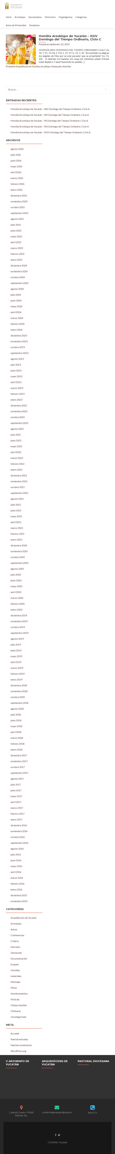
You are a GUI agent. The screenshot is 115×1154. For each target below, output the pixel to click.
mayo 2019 (16, 656)
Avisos (14, 929)
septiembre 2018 (19, 702)
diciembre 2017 (19, 755)
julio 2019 (16, 644)
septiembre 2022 (19, 422)
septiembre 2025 (19, 213)
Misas (14, 987)
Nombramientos (19, 993)
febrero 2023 (17, 393)
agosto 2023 (17, 358)
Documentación (19, 958)
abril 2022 (16, 452)
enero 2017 (16, 819)
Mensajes (16, 981)
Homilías (66, 66)
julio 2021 (16, 504)
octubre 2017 (18, 767)
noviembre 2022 (19, 411)
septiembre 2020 (19, 562)
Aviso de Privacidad (16, 25)
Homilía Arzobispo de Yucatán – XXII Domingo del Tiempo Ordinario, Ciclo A (50, 109)
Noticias (15, 999)
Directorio (50, 17)
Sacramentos (35, 17)
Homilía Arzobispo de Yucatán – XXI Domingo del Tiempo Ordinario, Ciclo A (50, 114)
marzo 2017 (17, 807)
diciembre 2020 (19, 545)
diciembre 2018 (19, 685)
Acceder (15, 1033)
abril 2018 (16, 732)
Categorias (81, 17)
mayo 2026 (16, 166)
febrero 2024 (17, 323)
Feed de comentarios (21, 1045)
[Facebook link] (55, 1135)
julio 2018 (16, 714)
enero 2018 (16, 749)
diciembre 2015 (19, 895)
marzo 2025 (17, 248)
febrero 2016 (17, 883)
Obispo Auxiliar (19, 1005)
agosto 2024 (17, 288)
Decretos (15, 946)
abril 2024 (16, 312)
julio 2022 (16, 434)
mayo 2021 (16, 516)
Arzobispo (20, 17)
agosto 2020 (17, 568)
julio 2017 (16, 784)
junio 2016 (16, 860)
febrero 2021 (17, 533)
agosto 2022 (17, 428)
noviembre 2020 (19, 551)
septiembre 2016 (19, 842)
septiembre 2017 (19, 772)
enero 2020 (16, 609)
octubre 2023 (18, 347)
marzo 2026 (17, 178)
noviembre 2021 (19, 481)
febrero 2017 (17, 813)
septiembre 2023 (19, 353)
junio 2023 (16, 370)
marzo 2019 (17, 667)
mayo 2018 (16, 726)
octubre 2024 (18, 277)
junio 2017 (16, 790)
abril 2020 (16, 592)
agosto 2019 (17, 638)
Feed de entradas (19, 1039)
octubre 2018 (18, 697)
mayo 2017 (16, 796)
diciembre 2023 (19, 335)
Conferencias (17, 935)
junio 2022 (16, 440)
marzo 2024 (17, 318)
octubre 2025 (18, 207)
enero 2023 (16, 399)
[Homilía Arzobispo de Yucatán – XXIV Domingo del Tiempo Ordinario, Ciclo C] (21, 49)
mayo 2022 (16, 446)
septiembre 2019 (19, 632)
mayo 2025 (16, 236)
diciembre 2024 (19, 265)
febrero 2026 (17, 183)
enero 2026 (16, 189)
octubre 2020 (18, 557)
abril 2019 (16, 662)
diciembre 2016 (19, 825)
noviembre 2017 (19, 761)
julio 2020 (16, 574)
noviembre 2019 (19, 621)
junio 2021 (16, 510)
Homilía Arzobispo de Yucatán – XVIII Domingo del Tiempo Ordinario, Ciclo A (50, 132)
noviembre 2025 (19, 201)
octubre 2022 (18, 417)
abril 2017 (16, 802)
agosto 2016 (17, 848)
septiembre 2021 (19, 492)
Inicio (9, 17)
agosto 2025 (17, 218)
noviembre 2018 (19, 691)
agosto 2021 (17, 498)
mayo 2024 (16, 306)
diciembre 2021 (19, 475)
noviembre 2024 (19, 271)
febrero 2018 (17, 743)
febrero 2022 (17, 463)
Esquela (15, 964)
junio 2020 (16, 580)
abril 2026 (16, 172)
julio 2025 (16, 224)
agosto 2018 (17, 708)
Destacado (56, 66)
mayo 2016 (16, 866)
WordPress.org (18, 1050)
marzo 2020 (17, 597)
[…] (82, 61)
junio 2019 (16, 650)
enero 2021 (16, 539)
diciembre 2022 (19, 405)
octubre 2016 (18, 837)
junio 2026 (16, 160)
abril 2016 (16, 872)
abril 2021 (16, 522)
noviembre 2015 (19, 901)
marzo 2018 (17, 737)
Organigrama (65, 17)
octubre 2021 (18, 487)
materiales (16, 976)
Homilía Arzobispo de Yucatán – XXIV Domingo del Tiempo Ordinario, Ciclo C (70, 37)
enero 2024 (16, 329)
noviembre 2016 (19, 831)
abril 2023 (16, 382)
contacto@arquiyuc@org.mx (57, 1112)
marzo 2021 (17, 527)
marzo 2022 (17, 457)
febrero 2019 (17, 673)
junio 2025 (16, 230)
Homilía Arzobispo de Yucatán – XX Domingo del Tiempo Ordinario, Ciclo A (49, 120)
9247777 (92, 1112)
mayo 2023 (16, 376)
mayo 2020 (16, 586)
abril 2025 (16, 242)
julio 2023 (16, 364)
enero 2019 (16, 679)
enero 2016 (16, 889)
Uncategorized (18, 1016)
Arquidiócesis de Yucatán (28, 66)
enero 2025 (16, 259)
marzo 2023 (17, 388)
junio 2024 (16, 300)
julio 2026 (16, 154)
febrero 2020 (17, 603)
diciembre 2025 (19, 195)
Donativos (34, 25)
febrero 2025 (17, 253)
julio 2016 (16, 854)
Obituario (16, 1011)
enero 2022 (16, 469)
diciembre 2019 (19, 615)
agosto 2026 (17, 148)
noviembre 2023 (19, 341)
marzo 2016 (17, 877)
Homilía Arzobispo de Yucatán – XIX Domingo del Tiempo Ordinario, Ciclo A (50, 126)
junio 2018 (16, 720)
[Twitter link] (59, 1135)
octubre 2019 (18, 627)
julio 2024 (16, 294)
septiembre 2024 (19, 283)
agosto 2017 (17, 778)
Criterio (15, 941)
